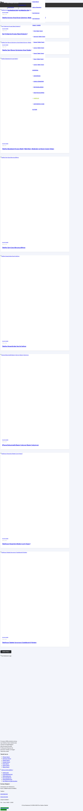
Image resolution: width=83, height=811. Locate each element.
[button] (3, 809)
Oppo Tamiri (6, 763)
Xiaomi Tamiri (6, 760)
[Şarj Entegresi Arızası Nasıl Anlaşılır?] (10, 26)
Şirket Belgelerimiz (8, 774)
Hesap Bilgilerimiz (7, 779)
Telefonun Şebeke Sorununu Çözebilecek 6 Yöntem (19, 642)
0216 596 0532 (4, 794)
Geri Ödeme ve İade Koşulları (10, 781)
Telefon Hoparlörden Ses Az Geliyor (14, 346)
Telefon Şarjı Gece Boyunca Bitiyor (13, 247)
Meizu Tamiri (6, 767)
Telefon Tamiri (5, 28)
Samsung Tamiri (7, 758)
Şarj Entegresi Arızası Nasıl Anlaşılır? (15, 34)
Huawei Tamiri (6, 762)
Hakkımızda (6, 772)
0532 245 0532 (4, 796)
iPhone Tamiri (6, 757)
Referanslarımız (7, 776)
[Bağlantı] (18, 10)
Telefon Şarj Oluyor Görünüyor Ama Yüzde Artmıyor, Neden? (22, 50)
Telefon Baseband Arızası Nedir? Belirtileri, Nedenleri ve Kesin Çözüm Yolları (28, 149)
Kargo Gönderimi (7, 777)
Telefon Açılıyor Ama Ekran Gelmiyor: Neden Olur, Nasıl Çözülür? (24, 18)
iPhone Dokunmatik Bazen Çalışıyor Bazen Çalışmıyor (20, 445)
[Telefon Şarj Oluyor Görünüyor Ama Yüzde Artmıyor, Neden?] (16, 42)
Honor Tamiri (6, 765)
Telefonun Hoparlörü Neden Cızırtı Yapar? (16, 544)
